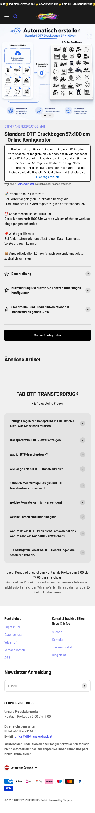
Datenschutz (13, 634)
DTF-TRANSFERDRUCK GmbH (24, 126)
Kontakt (57, 640)
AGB (7, 657)
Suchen (57, 632)
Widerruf (10, 642)
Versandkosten (26, 183)
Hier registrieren (47, 177)
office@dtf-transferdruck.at (33, 736)
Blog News (59, 655)
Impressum (12, 627)
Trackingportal (62, 647)
